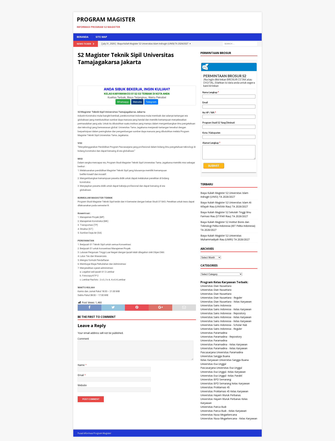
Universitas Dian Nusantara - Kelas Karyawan (226, 301)
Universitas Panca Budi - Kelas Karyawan (223, 410)
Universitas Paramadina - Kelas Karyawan (223, 344)
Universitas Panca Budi (213, 406)
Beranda (82, 36)
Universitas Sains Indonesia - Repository (223, 313)
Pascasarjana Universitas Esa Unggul (221, 367)
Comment (83, 338)
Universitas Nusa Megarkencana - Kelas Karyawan (228, 418)
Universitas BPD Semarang (215, 379)
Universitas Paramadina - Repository (221, 336)
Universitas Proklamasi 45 (215, 387)
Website (82, 385)
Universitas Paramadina (213, 332)
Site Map (101, 36)
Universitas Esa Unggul (213, 364)
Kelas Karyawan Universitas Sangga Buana (224, 360)
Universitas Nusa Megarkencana (218, 414)
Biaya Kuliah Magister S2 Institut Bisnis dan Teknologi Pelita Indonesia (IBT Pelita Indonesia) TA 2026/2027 (227, 225)
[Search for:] (239, 43)
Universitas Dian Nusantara (215, 286)
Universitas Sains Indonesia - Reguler (221, 328)
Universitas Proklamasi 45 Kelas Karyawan (224, 391)
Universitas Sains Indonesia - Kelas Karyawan (225, 309)
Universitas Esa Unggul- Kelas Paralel (221, 375)
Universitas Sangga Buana (215, 356)
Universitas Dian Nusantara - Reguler (221, 297)
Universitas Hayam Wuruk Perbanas (220, 395)
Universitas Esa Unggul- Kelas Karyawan (223, 371)
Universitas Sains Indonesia (215, 305)
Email (81, 375)
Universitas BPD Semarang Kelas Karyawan (225, 383)
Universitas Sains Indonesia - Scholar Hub (223, 325)
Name (81, 365)
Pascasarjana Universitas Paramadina (221, 352)
